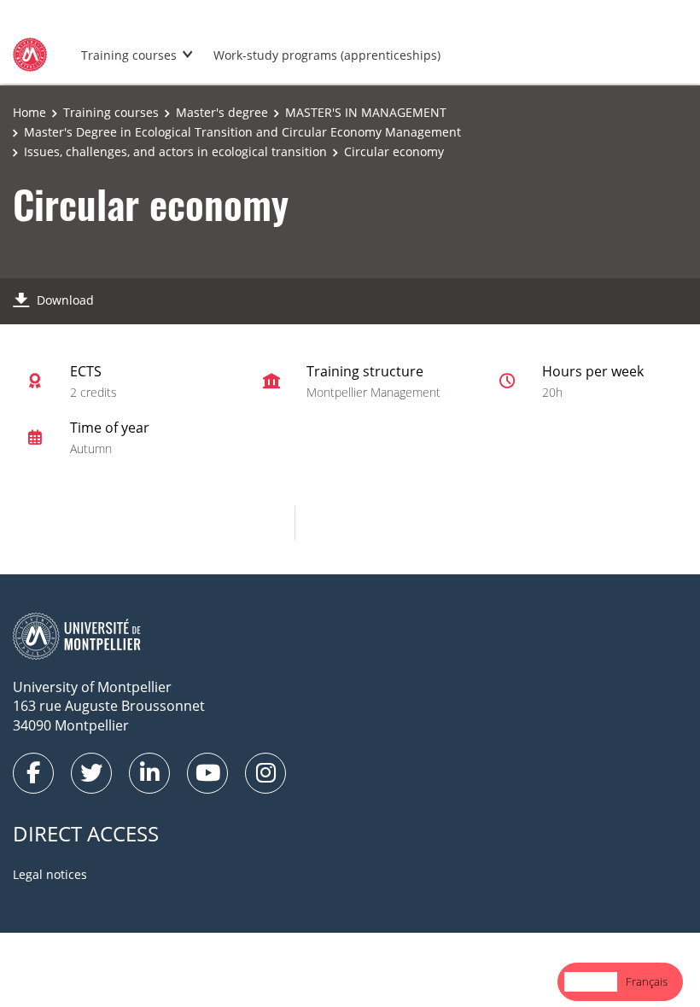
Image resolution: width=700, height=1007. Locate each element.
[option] (646, 982)
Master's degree (222, 112)
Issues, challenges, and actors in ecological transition (175, 151)
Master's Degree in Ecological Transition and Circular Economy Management (242, 132)
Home (29, 112)
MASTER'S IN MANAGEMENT (365, 112)
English (591, 981)
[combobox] (590, 982)
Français (647, 981)
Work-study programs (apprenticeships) (326, 55)
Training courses (129, 55)
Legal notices (50, 874)
